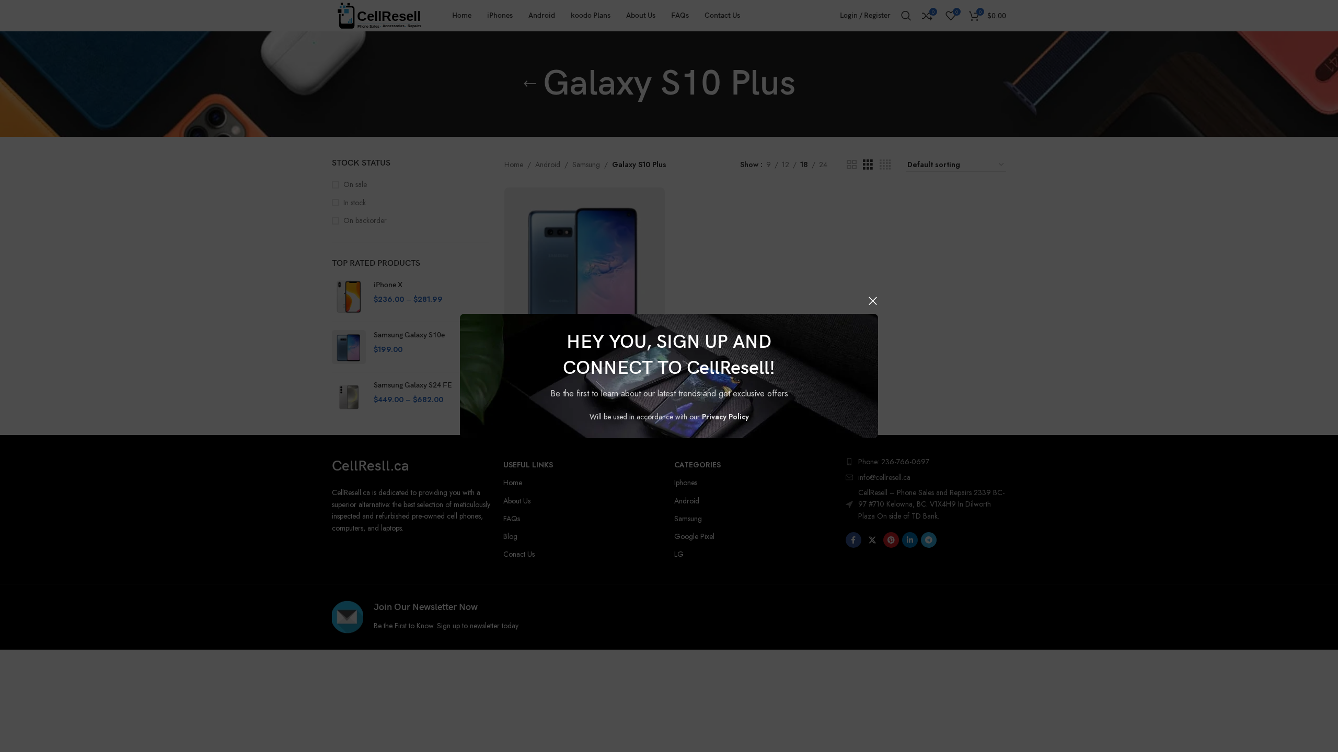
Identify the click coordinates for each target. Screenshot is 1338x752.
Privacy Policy (725, 417)
